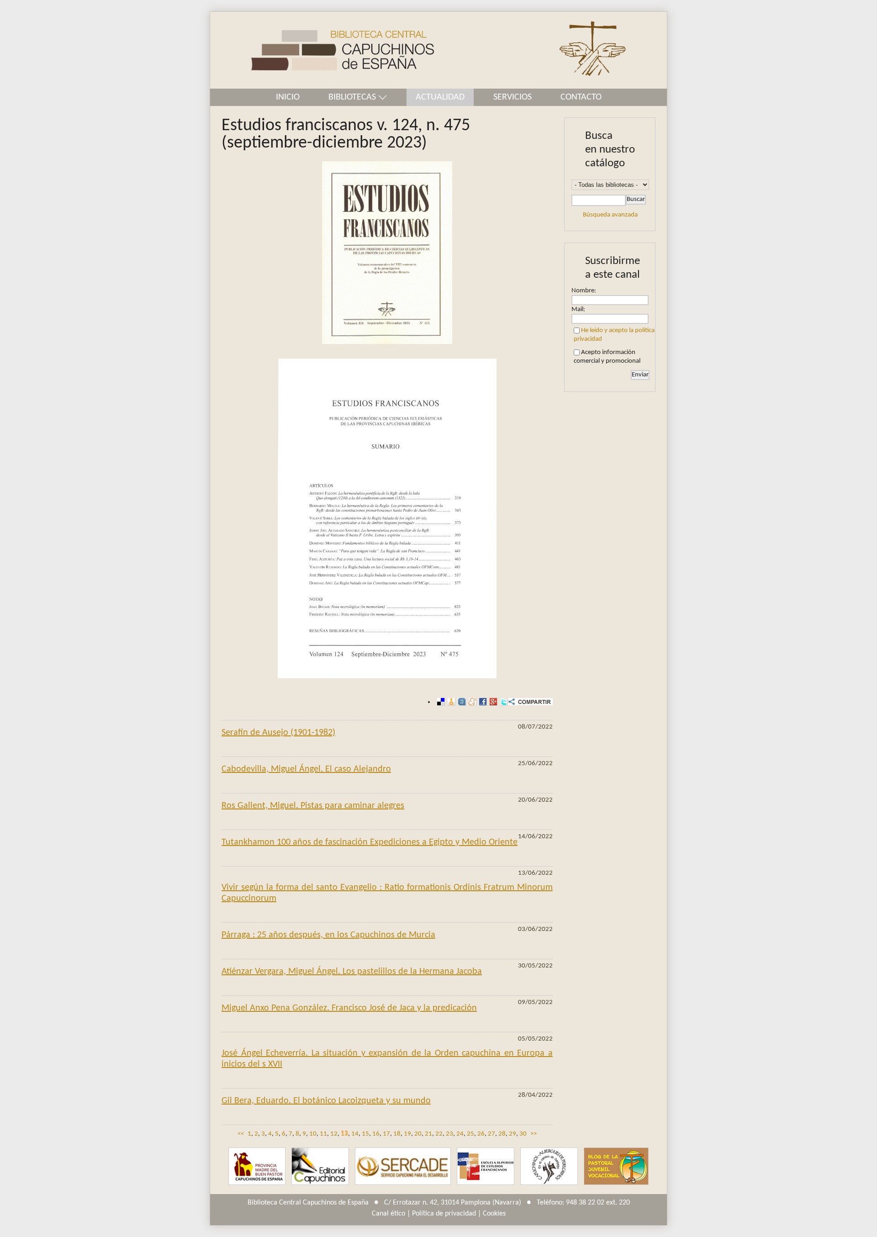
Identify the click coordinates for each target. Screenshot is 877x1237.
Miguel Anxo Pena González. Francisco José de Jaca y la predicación (349, 1008)
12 (334, 1134)
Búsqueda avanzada (610, 214)
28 (502, 1134)
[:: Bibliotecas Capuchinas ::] (322, 50)
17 (386, 1134)
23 (449, 1134)
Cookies (494, 1213)
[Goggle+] (492, 701)
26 (481, 1134)
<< (241, 1134)
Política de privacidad (444, 1213)
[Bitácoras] (450, 701)
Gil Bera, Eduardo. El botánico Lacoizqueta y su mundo (326, 1100)
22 (439, 1134)
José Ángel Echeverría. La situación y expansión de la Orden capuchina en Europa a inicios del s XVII (387, 1059)
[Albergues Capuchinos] (549, 1166)
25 (470, 1134)
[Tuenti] (460, 701)
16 (376, 1134)
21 (428, 1134)
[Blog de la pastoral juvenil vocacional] (616, 1166)
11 (323, 1134)
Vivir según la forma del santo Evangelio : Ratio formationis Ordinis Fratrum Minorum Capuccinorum (387, 893)
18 (397, 1134)
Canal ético (388, 1213)
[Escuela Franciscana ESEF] (485, 1166)
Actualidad (440, 97)
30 (523, 1134)
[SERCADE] (403, 1166)
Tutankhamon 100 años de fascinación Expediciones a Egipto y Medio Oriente (370, 842)
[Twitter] (502, 701)
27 (491, 1134)
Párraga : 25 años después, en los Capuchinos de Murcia (328, 935)
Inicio (288, 97)
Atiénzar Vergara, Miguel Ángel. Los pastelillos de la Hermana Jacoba (352, 971)
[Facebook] (481, 701)
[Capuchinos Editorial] (320, 1166)
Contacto (581, 97)
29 (512, 1134)
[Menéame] (471, 701)
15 (365, 1134)
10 (313, 1134)
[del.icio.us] (439, 701)
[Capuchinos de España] (257, 1166)
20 (418, 1134)
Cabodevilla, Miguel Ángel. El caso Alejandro (306, 769)
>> (533, 1134)
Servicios (512, 97)
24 (460, 1134)
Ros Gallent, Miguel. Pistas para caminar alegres (313, 805)
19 (407, 1134)
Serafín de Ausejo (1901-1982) (278, 732)
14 (355, 1134)
